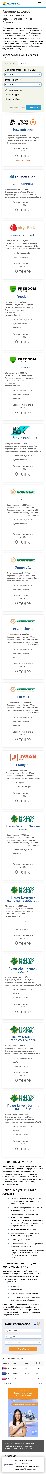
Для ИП (24, 63)
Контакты (8, 1443)
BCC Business (23, 629)
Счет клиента (23, 184)
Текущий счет (23, 130)
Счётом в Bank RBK (23, 438)
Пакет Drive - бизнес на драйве (23, 1107)
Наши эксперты (26, 1449)
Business (23, 367)
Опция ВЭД (23, 567)
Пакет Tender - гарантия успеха (23, 1038)
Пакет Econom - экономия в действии (23, 899)
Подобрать (33, 107)
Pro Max (23, 697)
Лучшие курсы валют (12, 1358)
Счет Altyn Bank (23, 235)
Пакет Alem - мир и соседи (23, 970)
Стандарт (23, 765)
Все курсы (6, 1383)
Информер (19, 1443)
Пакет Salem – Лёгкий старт (23, 827)
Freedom (23, 297)
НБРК (41, 1383)
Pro (23, 499)
